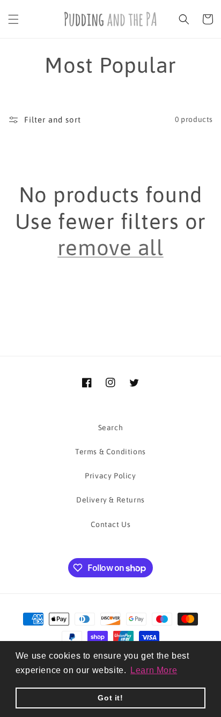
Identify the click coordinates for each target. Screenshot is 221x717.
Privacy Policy (110, 475)
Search (110, 427)
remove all (110, 247)
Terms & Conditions (110, 451)
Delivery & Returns (110, 499)
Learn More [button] (153, 670)
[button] (13, 19)
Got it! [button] (110, 697)
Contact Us (111, 524)
